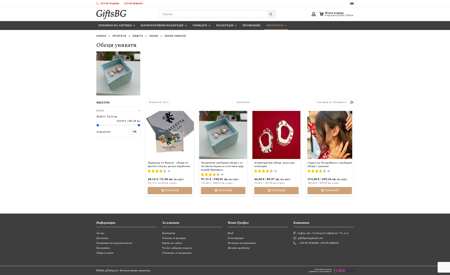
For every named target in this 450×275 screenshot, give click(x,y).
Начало (101, 36)
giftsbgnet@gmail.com (310, 238)
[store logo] (111, 14)
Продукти (119, 36)
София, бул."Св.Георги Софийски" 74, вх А (323, 233)
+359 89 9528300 (308, 243)
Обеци (153, 36)
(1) (169, 171)
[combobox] (217, 14)
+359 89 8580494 (329, 243)
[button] (352, 3)
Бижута (138, 36)
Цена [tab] (100, 110)
